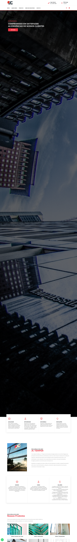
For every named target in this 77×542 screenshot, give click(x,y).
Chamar (65, 3)
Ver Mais (13, 29)
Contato (38, 8)
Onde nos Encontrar (30, 8)
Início (8, 8)
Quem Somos (14, 8)
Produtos (21, 8)
